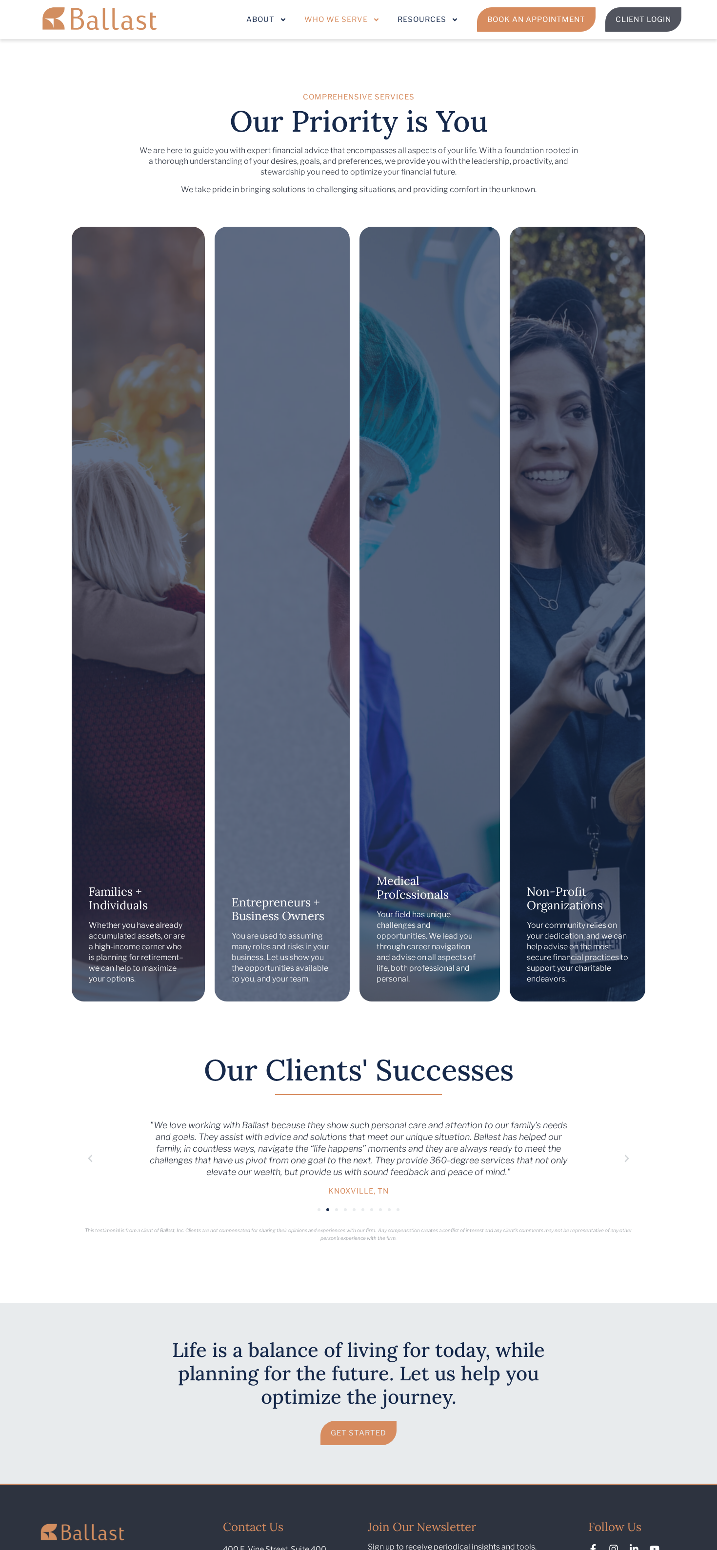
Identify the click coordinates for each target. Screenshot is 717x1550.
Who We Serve (336, 19)
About (260, 19)
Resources (422, 19)
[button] (90, 1158)
